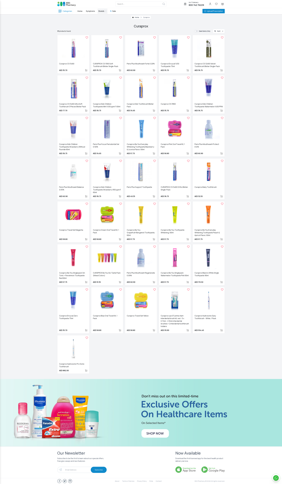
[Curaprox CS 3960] (188, 77)
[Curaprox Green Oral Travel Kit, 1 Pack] (120, 203)
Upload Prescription (215, 11)
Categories (67, 11)
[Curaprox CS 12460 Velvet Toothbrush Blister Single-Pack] (222, 37)
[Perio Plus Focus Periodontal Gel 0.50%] (120, 118)
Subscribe (99, 470)
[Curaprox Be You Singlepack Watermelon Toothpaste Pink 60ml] (188, 246)
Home (79, 11)
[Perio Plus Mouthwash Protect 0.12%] (222, 118)
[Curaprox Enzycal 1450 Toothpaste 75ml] (188, 37)
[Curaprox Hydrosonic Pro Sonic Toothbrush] (86, 337)
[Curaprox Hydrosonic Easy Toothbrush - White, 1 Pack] (222, 289)
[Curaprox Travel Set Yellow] (154, 289)
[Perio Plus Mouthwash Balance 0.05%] (86, 160)
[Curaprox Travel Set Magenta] (86, 203)
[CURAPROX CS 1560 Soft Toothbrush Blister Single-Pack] (120, 37)
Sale (114, 11)
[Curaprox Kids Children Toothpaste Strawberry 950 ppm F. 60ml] (120, 160)
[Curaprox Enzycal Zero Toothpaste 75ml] (86, 289)
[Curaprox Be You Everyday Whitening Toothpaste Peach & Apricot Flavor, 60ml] (222, 203)
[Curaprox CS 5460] (86, 37)
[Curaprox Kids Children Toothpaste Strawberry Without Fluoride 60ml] (86, 118)
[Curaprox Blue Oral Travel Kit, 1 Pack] (120, 289)
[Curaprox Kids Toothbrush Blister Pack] (154, 77)
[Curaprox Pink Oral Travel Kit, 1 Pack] (188, 118)
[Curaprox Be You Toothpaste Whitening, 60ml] (188, 203)
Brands (101, 11)
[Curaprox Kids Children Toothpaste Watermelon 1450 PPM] (222, 77)
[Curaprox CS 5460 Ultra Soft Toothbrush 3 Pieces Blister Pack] (86, 77)
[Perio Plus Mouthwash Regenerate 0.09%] (154, 246)
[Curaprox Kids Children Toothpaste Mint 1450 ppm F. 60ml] (120, 77)
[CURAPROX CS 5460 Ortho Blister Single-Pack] (188, 160)
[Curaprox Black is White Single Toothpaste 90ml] (222, 246)
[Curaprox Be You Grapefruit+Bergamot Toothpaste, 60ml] (154, 203)
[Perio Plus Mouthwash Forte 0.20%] (154, 37)
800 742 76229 (196, 5)
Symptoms (90, 11)
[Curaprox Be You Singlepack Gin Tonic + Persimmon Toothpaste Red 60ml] (86, 246)
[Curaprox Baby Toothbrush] (222, 160)
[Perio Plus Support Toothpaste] (154, 160)
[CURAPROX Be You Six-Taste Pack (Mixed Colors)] (120, 246)
